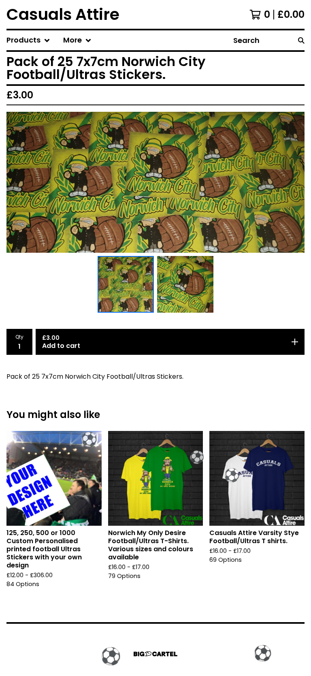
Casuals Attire (62, 14)
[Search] (301, 40)
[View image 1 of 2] (126, 284)
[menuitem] (28, 40)
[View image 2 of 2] (185, 284)
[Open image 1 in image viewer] (155, 182)
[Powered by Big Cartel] (155, 654)
